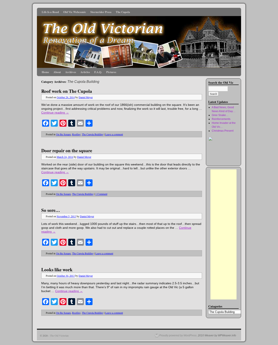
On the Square (63, 134)
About (57, 72)
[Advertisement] (223, 234)
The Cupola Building (92, 134)
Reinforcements (221, 119)
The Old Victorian (59, 335)
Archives (70, 72)
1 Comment (101, 194)
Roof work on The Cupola (66, 91)
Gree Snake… (220, 115)
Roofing (76, 134)
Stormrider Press (100, 12)
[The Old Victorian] (139, 38)
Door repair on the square (66, 150)
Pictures (111, 72)
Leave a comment (114, 134)
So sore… (50, 210)
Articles (85, 72)
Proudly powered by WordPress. (178, 335)
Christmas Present (222, 130)
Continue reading (55, 112)
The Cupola (123, 12)
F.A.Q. (98, 72)
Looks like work (57, 269)
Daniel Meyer (86, 97)
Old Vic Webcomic (74, 12)
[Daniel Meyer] (221, 159)
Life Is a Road (50, 12)
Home (45, 72)
